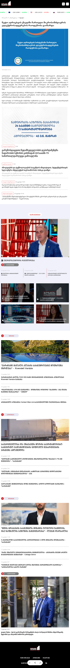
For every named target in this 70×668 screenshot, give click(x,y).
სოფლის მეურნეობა (8, 146)
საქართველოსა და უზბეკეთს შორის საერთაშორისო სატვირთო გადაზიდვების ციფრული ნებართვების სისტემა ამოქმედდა (31, 447)
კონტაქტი (36, 658)
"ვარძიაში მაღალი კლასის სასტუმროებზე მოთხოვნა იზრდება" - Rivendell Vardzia (32, 367)
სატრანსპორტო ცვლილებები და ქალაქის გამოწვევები (57, 274)
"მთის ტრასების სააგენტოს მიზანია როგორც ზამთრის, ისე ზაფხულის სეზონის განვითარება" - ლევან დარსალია (34, 529)
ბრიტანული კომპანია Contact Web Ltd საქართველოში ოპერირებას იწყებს (33, 402)
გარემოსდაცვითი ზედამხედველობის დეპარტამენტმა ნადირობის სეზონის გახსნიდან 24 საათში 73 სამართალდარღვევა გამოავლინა (30, 153)
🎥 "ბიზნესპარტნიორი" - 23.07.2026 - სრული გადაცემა (35, 274)
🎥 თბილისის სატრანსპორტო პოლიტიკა (9, 274)
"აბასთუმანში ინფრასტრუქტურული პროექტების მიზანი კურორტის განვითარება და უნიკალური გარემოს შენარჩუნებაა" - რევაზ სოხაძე (34, 198)
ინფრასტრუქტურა (8, 193)
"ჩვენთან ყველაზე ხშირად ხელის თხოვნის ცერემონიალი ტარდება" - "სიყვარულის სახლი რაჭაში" (32, 566)
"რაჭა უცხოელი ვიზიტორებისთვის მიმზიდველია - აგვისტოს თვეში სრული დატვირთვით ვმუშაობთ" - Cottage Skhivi (34, 553)
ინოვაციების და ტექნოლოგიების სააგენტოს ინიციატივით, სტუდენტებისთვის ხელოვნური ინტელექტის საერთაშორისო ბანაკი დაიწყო (35, 168)
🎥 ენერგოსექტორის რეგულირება (18, 261)
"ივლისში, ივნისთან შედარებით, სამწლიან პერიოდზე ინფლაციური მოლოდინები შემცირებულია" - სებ (31, 472)
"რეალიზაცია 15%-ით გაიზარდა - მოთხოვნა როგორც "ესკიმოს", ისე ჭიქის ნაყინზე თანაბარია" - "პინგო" (34, 391)
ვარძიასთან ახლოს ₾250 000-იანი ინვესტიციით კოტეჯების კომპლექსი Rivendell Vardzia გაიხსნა (32, 378)
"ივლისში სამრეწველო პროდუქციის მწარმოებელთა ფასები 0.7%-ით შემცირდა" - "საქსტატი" (31, 460)
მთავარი (5, 18)
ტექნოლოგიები (7, 164)
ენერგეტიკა (13, 18)
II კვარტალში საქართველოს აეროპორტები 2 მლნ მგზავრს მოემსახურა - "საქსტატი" (33, 541)
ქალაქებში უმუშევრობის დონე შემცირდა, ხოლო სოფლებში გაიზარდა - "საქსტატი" (33, 485)
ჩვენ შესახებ (25, 658)
